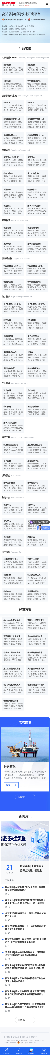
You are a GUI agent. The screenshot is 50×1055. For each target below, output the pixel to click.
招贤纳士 (16, 1037)
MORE (21, 797)
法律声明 (34, 1037)
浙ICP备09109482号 (28, 1043)
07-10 (7, 958)
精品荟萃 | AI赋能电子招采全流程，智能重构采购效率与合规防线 (32, 870)
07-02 (7, 971)
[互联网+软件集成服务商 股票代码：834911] (19, 4)
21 (9, 867)
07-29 (7, 919)
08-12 (7, 906)
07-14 (7, 945)
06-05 (7, 1010)
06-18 (7, 984)
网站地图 (25, 1037)
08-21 (7, 893)
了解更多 (25, 880)
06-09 (7, 997)
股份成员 (7, 1037)
